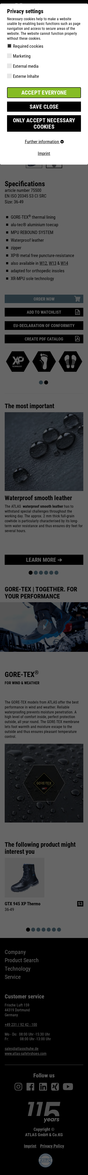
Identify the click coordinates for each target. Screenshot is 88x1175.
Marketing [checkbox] (22, 56)
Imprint (44, 153)
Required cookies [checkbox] (28, 46)
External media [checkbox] (25, 66)
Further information (42, 141)
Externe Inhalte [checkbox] (26, 76)
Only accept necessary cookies (44, 123)
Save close (44, 106)
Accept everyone (44, 92)
